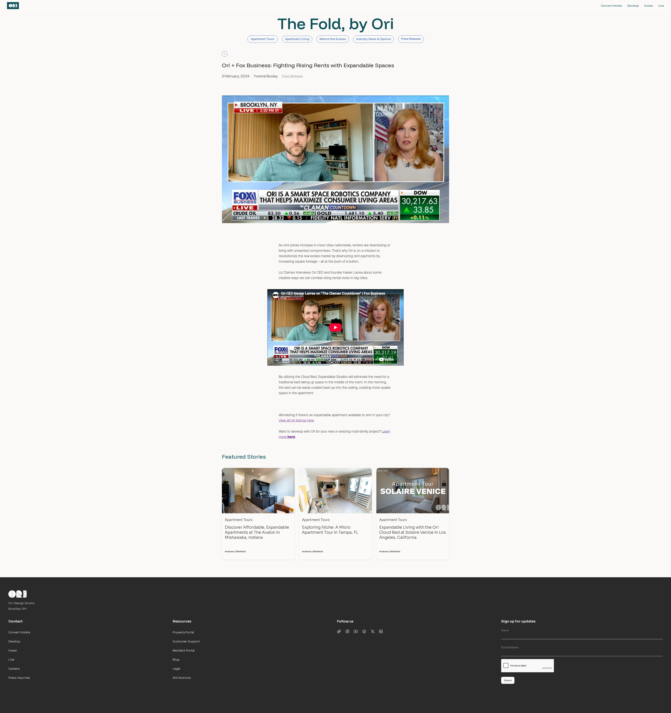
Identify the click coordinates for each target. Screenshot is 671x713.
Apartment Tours (262, 39)
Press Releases (411, 39)
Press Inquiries (19, 678)
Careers (14, 669)
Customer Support (186, 641)
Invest (648, 5)
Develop (633, 5)
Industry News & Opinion (373, 39)
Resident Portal (184, 650)
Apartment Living (297, 39)
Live (661, 5)
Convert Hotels (611, 5)
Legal (176, 669)
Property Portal (183, 632)
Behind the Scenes (332, 39)
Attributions (182, 678)
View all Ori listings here (296, 420)
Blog (176, 659)
